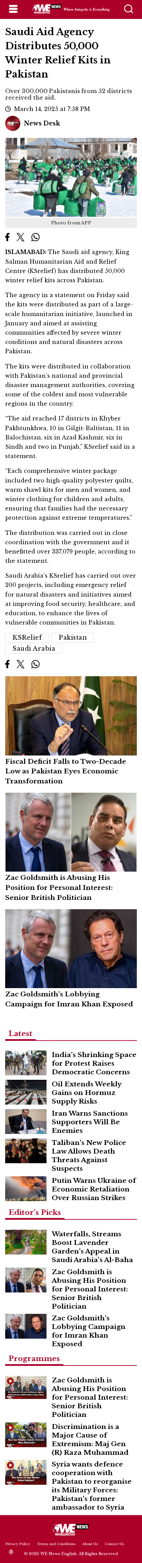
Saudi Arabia (33, 648)
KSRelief (27, 637)
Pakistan (73, 637)
